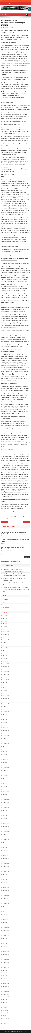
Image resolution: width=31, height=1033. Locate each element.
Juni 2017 (5, 909)
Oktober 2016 (6, 930)
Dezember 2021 (6, 765)
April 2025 (5, 658)
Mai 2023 (5, 719)
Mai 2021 (5, 783)
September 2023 (7, 709)
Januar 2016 (6, 954)
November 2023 (6, 703)
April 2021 (5, 786)
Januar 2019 (6, 858)
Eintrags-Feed (6, 602)
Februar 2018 (6, 887)
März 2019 (5, 853)
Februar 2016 (6, 951)
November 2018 (6, 863)
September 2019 (7, 837)
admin (11, 27)
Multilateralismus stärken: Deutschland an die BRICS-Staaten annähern (13, 533)
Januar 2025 (6, 666)
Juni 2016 (5, 941)
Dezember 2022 (6, 733)
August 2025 (6, 647)
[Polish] (11, 561)
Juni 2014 (5, 1002)
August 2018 (6, 871)
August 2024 (6, 679)
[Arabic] (2, 561)
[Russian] (15, 561)
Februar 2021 (6, 791)
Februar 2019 (6, 855)
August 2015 (6, 967)
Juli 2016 (5, 938)
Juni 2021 (5, 781)
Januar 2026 (6, 634)
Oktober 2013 (6, 1023)
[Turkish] (19, 561)
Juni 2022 (5, 749)
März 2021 (5, 789)
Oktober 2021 (6, 770)
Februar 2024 (6, 695)
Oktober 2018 (6, 866)
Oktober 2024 (6, 674)
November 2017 (6, 895)
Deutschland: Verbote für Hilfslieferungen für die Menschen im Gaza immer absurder (14, 583)
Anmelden (5, 599)
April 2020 (5, 818)
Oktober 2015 (6, 962)
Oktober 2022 (6, 738)
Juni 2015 (5, 973)
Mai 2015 (5, 975)
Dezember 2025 (6, 637)
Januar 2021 (6, 794)
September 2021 (7, 773)
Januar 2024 (6, 698)
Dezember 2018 (6, 861)
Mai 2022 (5, 751)
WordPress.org (6, 607)
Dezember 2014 (6, 989)
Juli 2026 (5, 618)
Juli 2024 (5, 682)
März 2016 (5, 949)
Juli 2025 (5, 650)
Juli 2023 (5, 714)
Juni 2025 (5, 653)
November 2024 (6, 671)
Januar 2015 (6, 986)
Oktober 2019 (6, 834)
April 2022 (5, 754)
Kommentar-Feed (7, 604)
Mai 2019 (5, 847)
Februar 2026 (6, 631)
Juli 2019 (5, 842)
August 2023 (6, 711)
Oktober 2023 (6, 706)
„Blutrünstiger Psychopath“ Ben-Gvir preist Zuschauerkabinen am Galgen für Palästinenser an (14, 570)
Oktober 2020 (6, 802)
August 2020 (6, 807)
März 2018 (5, 885)
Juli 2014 (5, 999)
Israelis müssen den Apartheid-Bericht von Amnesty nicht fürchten (15, 540)
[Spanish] (17, 561)
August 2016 (6, 935)
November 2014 (6, 991)
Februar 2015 (6, 983)
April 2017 (5, 914)
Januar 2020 (6, 826)
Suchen (3, 554)
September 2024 (7, 677)
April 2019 (5, 850)
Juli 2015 (5, 970)
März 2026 (5, 629)
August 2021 (6, 775)
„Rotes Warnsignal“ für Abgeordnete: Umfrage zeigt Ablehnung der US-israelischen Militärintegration (14, 574)
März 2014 (5, 1010)
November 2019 (6, 831)
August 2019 (6, 839)
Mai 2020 (5, 815)
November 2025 (6, 639)
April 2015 (5, 978)
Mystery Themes (22, 1031)
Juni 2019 (5, 845)
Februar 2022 (6, 759)
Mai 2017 (5, 911)
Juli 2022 (5, 746)
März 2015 (5, 981)
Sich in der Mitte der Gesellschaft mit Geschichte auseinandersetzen (12, 548)
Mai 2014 (5, 1005)
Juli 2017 (5, 906)
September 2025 (7, 645)
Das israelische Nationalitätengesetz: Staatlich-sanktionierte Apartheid (5, 522)
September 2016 (7, 933)
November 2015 (6, 959)
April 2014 (5, 1007)
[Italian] (10, 561)
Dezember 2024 (6, 669)
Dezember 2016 (6, 925)
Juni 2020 (5, 813)
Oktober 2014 (6, 994)
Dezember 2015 (6, 957)
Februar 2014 (6, 1013)
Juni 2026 (5, 621)
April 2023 (5, 722)
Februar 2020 (6, 823)
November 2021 (6, 767)
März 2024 (5, 693)
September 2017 (7, 901)
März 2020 (5, 821)
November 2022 (6, 735)
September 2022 (7, 741)
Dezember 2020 (6, 797)
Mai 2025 (5, 655)
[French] (6, 561)
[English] (4, 561)
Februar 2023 (6, 727)
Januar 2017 (6, 922)
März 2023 (5, 725)
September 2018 (7, 869)
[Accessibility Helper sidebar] (29, 9)
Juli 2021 (5, 778)
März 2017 (5, 917)
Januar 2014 (6, 1015)
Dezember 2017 (6, 893)
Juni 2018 (5, 877)
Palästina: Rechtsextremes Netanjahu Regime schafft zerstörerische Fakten (15, 579)
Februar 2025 (6, 663)
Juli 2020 (5, 810)
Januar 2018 (6, 890)
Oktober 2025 (6, 642)
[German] (8, 561)
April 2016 (5, 946)
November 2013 (6, 1021)
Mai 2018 (5, 879)
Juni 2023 (5, 717)
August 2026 (6, 615)
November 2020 (6, 799)
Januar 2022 (6, 762)
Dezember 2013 (6, 1018)
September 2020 (7, 805)
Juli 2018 (5, 874)
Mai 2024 (5, 687)
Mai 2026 (5, 623)
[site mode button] (26, 15)
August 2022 (6, 743)
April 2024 (5, 690)
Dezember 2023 (6, 701)
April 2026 (5, 626)
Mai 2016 (5, 943)
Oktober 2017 (6, 898)
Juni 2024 (5, 685)
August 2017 (6, 903)
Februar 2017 (6, 919)
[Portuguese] (13, 561)
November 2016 (6, 927)
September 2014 (7, 997)
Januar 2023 (6, 730)
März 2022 (5, 757)
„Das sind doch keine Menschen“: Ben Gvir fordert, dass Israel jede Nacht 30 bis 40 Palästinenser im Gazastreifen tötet (16, 589)
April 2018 (5, 882)
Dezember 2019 (6, 829)
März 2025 (5, 661)
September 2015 (7, 965)
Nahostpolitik (4, 25)
